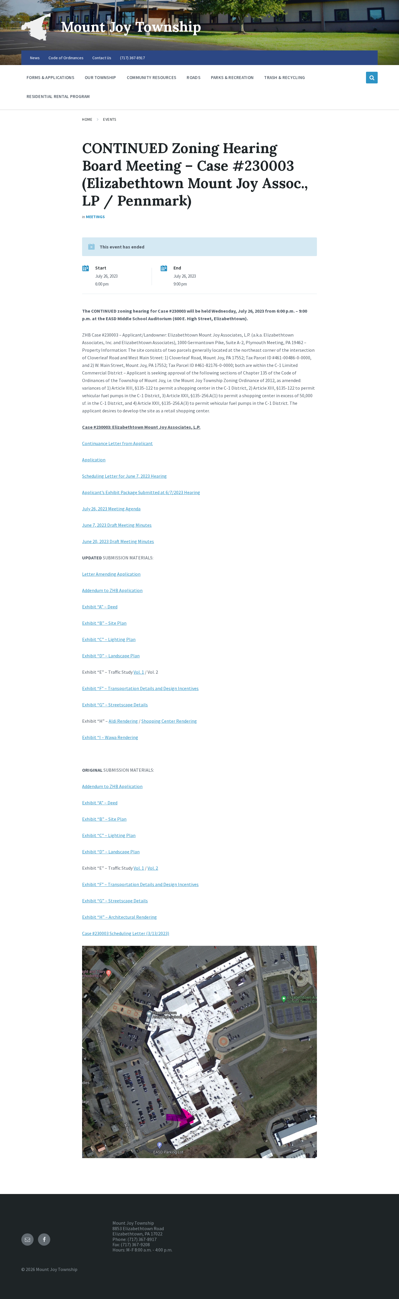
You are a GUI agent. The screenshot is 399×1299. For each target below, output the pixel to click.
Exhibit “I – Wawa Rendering (110, 737)
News (35, 57)
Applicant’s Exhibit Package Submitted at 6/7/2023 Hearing (141, 492)
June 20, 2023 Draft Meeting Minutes (118, 541)
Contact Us (101, 57)
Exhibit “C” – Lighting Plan (109, 639)
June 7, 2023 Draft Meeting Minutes (117, 525)
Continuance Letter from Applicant (117, 443)
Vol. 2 (153, 868)
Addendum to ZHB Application (112, 590)
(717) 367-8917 (132, 57)
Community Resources (151, 77)
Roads (193, 77)
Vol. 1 (138, 672)
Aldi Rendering (123, 721)
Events (109, 119)
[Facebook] (44, 1239)
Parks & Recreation (232, 77)
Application (93, 460)
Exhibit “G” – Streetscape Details (115, 705)
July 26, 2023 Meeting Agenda (111, 509)
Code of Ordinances (66, 57)
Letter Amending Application (111, 574)
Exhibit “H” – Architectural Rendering (119, 917)
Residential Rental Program (58, 96)
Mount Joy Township (131, 27)
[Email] (27, 1239)
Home (87, 119)
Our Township (100, 77)
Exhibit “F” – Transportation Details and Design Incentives (140, 688)
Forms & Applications (50, 77)
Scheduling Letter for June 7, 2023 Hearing (124, 476)
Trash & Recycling (284, 77)
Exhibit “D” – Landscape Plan (111, 656)
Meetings (95, 216)
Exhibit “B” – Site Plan (104, 623)
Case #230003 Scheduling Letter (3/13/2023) (125, 933)
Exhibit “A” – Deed (99, 607)
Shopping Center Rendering (169, 721)
